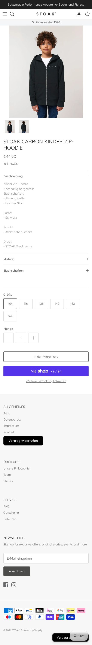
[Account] (78, 14)
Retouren (9, 519)
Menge (8, 329)
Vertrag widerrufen (23, 441)
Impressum (11, 426)
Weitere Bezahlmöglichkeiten (46, 381)
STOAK (15, 630)
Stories (8, 481)
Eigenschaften (13, 271)
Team (7, 475)
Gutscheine (11, 513)
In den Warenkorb (46, 357)
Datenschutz (12, 419)
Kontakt (8, 432)
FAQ (6, 506)
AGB (6, 413)
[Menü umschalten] (4, 14)
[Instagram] (13, 584)
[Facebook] (5, 584)
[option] (46, 72)
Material (9, 259)
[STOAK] (46, 14)
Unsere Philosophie (16, 468)
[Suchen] (14, 14)
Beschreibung (13, 176)
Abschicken (16, 571)
